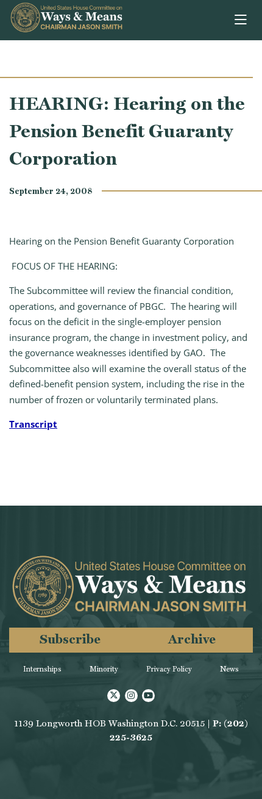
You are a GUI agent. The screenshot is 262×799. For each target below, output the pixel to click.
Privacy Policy (169, 669)
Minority (104, 669)
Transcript (33, 424)
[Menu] (242, 20)
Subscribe (70, 639)
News (229, 669)
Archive (192, 639)
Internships (42, 669)
